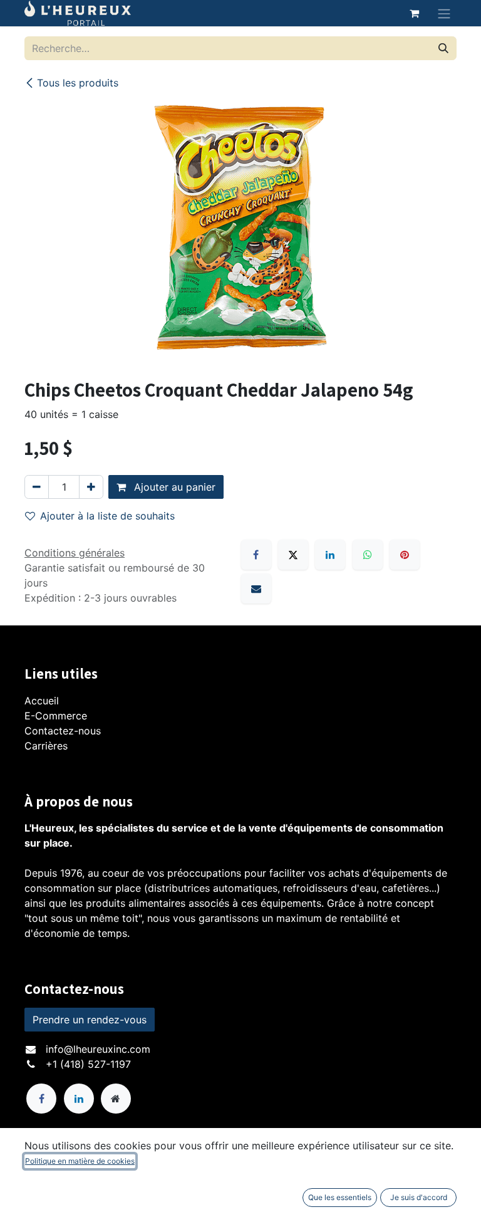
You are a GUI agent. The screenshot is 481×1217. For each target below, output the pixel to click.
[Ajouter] (91, 487)
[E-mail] (256, 588)
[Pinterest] (405, 555)
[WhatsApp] (368, 555)
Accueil (41, 700)
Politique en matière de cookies (80, 1161)
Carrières (46, 745)
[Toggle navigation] (444, 13)
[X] (293, 555)
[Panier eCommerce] (414, 13)
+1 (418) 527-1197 (88, 1064)
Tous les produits (77, 82)
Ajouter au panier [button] (173, 487)
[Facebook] (256, 555)
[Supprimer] (36, 487)
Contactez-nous (62, 730)
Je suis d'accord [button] (418, 1197)
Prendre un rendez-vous (90, 1019)
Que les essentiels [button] (339, 1197)
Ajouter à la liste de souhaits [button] (107, 515)
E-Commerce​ (55, 715)
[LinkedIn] (330, 555)
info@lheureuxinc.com (98, 1049)
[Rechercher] (443, 48)
